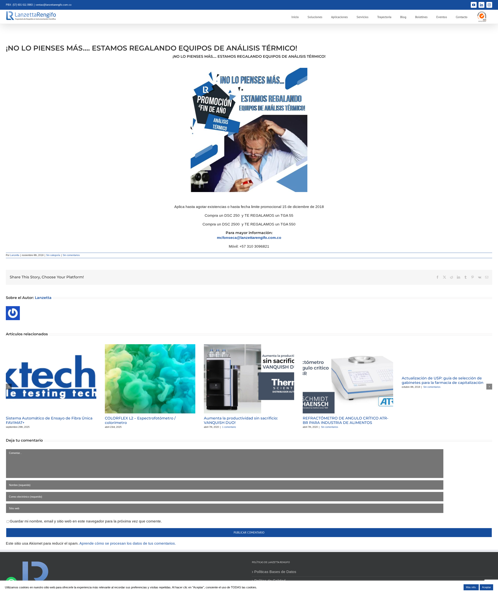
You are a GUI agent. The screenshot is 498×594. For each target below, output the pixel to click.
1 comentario (229, 427)
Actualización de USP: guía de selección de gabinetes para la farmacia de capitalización (442, 380)
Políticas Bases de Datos (275, 572)
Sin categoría (53, 255)
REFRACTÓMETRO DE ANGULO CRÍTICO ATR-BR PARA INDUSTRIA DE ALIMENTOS (345, 420)
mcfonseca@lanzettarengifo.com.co (249, 238)
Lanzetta (14, 255)
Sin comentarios (71, 255)
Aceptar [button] (486, 587)
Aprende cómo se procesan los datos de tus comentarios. (127, 543)
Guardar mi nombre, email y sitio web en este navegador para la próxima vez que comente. (86, 521)
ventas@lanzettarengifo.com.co (53, 4)
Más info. (471, 587)
